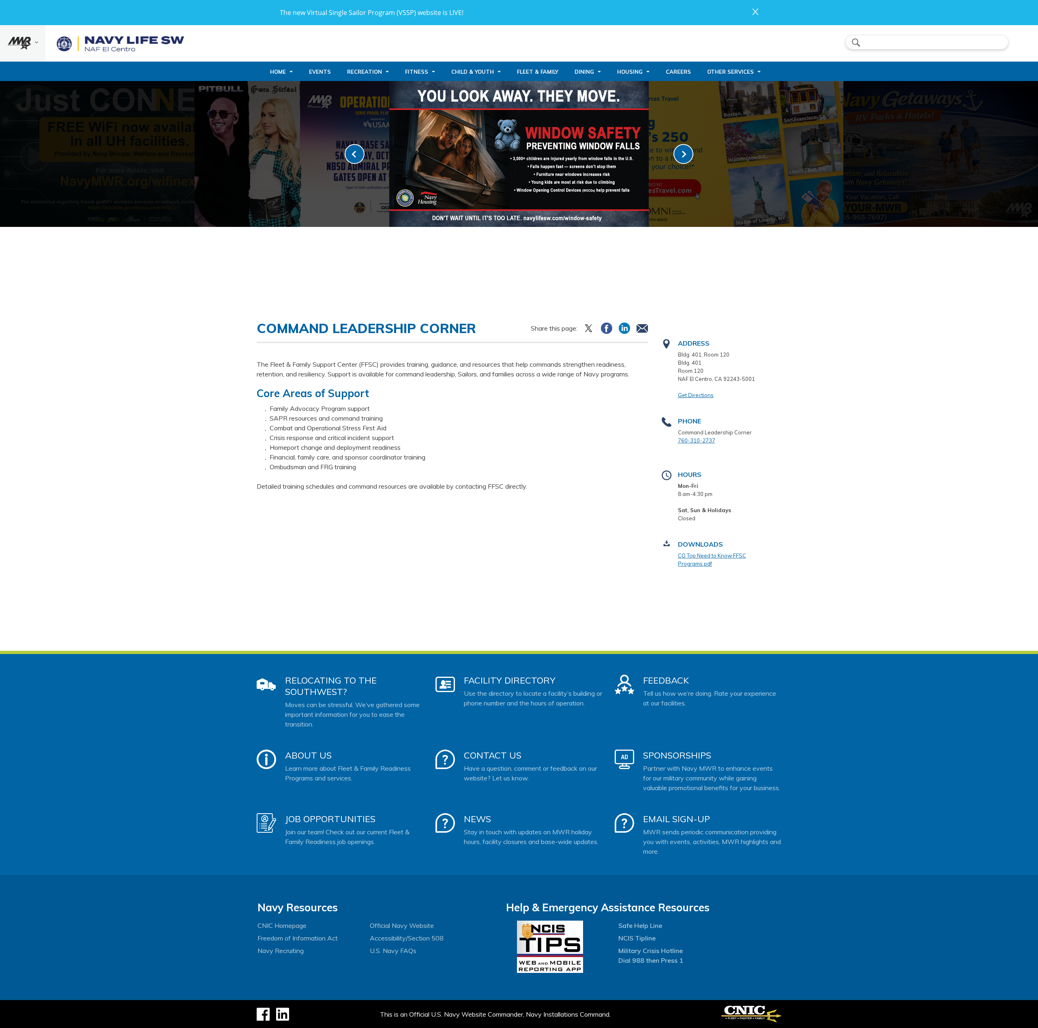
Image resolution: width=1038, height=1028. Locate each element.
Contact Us (492, 755)
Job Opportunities (330, 819)
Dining (584, 71)
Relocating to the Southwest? (331, 686)
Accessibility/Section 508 (407, 938)
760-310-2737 (696, 440)
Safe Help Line (640, 925)
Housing (630, 71)
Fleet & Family (537, 71)
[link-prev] (355, 154)
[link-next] (683, 154)
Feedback (666, 680)
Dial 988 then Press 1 (650, 960)
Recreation (364, 71)
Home (278, 71)
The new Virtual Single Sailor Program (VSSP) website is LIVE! (371, 12)
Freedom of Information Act (297, 938)
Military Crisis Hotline (650, 951)
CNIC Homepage (282, 925)
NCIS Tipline (637, 938)
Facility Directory (509, 680)
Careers (678, 71)
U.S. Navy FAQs (393, 951)
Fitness (416, 71)
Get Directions (696, 395)
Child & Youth (472, 71)
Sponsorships (677, 755)
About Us (308, 755)
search (856, 42)
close (755, 12)
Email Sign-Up (676, 819)
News (477, 819)
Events (320, 71)
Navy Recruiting (280, 951)
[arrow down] (22, 43)
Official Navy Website (402, 925)
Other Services (730, 71)
